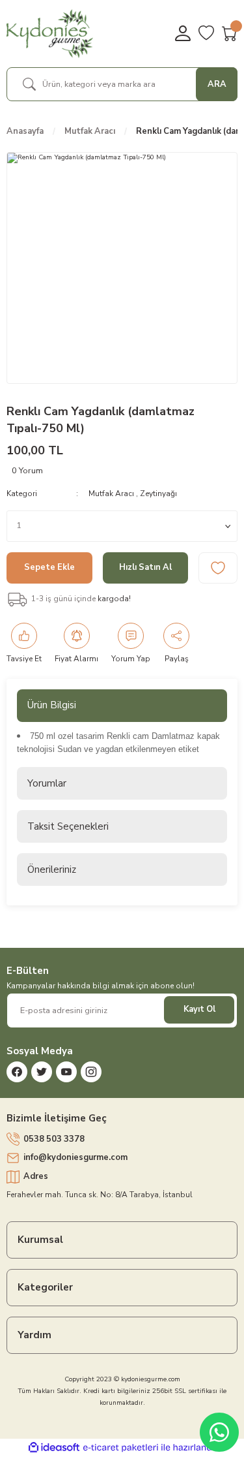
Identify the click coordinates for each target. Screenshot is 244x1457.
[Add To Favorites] (217, 568)
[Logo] (50, 33)
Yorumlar (46, 783)
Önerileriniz (51, 869)
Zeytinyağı (158, 493)
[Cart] (229, 33)
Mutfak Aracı (111, 493)
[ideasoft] (54, 1448)
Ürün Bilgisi (51, 705)
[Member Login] (183, 33)
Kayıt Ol (199, 1009)
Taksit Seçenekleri (68, 826)
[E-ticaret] (121, 1447)
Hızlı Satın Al (145, 567)
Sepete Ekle (49, 567)
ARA (217, 84)
